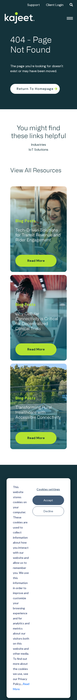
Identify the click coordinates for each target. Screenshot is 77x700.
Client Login (54, 5)
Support (33, 5)
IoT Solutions (38, 149)
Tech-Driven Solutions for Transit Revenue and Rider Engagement (38, 235)
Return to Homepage (35, 89)
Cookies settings (48, 489)
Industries (38, 144)
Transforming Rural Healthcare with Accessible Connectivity (38, 413)
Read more (36, 260)
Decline (48, 511)
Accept (48, 500)
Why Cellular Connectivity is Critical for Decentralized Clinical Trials (36, 321)
